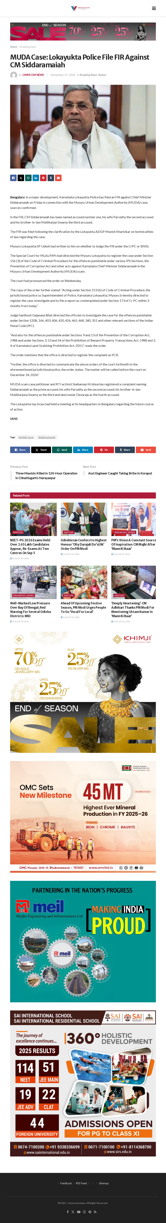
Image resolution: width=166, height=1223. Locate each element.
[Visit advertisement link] (83, 35)
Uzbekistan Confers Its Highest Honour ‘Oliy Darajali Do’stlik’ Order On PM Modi (84, 544)
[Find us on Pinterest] (89, 1212)
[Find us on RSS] (95, 1212)
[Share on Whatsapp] (28, 178)
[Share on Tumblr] (51, 178)
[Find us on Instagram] (84, 1212)
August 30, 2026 (20, 558)
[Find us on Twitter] (72, 1212)
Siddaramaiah (46, 437)
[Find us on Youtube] (78, 1212)
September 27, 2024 (63, 74)
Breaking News (28, 46)
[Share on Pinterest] (43, 178)
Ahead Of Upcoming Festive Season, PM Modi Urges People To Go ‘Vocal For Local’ (83, 607)
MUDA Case (26, 437)
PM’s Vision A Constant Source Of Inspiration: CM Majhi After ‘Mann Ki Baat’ (133, 544)
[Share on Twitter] (21, 178)
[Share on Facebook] (13, 178)
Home (13, 46)
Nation (102, 74)
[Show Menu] (154, 8)
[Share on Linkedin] (36, 178)
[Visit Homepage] (80, 8)
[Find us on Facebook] (68, 1212)
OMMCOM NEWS (33, 74)
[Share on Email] (58, 178)
